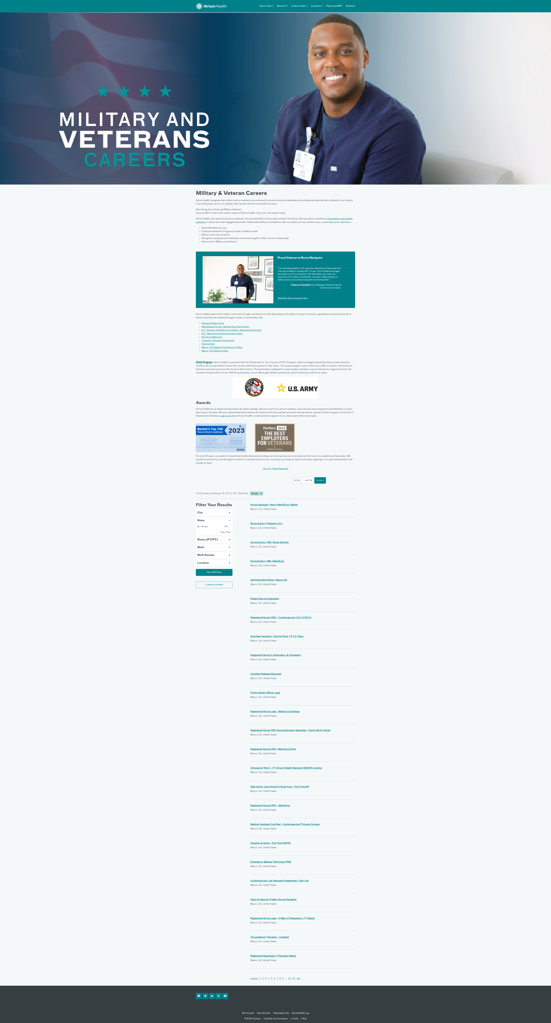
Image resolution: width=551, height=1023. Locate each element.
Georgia (255, 494)
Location (320, 480)
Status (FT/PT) (207, 539)
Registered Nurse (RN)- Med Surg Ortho (273, 749)
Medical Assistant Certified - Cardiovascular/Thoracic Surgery (285, 824)
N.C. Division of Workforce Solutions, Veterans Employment (231, 330)
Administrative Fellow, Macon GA (268, 580)
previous (254, 979)
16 (293, 979)
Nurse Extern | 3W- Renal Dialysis (269, 542)
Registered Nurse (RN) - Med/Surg (270, 806)
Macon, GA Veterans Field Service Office (222, 347)
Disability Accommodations (276, 1019)
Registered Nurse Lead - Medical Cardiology (275, 712)
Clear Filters (225, 532)
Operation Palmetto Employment (218, 341)
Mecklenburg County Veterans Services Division (225, 327)
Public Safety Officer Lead (265, 693)
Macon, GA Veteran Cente (214, 351)
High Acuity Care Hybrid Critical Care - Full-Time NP (279, 787)
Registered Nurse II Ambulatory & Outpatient (275, 655)
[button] (199, 996)
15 (289, 979)
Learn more (225, 416)
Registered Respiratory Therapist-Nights (273, 956)
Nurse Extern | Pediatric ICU (266, 524)
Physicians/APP (334, 6)
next (298, 979)
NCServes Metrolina (212, 337)
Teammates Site (281, 1013)
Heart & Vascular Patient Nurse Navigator (273, 900)
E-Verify (294, 1019)
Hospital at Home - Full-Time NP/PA (270, 843)
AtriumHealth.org (300, 1013)
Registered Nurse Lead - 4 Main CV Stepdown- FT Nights (282, 918)
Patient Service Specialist (264, 599)
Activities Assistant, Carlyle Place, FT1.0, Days (276, 636)
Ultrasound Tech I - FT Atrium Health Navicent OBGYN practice (286, 768)
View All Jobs (263, 1013)
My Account (248, 1013)
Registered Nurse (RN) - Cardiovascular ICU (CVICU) (280, 618)
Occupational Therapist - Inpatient (269, 937)
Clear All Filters (214, 572)
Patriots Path (208, 344)
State (200, 520)
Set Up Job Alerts (215, 585)
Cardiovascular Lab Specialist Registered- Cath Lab (279, 881)
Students (350, 6)
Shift (200, 547)
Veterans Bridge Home (213, 323)
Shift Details (205, 555)
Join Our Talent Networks (275, 469)
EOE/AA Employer (252, 1019)
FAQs (304, 1019)
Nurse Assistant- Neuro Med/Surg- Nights (274, 505)
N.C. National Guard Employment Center (222, 334)
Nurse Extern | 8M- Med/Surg (267, 561)
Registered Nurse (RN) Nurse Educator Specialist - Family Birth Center (290, 730)
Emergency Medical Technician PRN (270, 862)
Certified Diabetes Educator (266, 674)
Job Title (308, 480)
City (200, 512)
